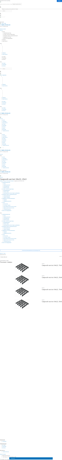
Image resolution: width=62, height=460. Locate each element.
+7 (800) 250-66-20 (5, 25)
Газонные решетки (6, 195)
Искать (1, 10)
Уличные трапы (6, 191)
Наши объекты (4, 41)
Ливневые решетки (6, 184)
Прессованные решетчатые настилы (9, 206)
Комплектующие (6, 187)
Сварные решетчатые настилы (8, 207)
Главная (1, 180)
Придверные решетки (7, 201)
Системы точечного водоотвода (9, 34)
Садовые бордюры (6, 197)
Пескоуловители (6, 186)
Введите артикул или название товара (6, 4)
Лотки (4, 183)
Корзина (3, 128)
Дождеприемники (6, 190)
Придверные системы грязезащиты (8, 198)
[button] (3, 28)
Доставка (3, 56)
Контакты (4, 59)
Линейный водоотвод (7, 46)
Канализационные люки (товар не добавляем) (11, 193)
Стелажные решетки (7, 209)
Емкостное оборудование (7, 38)
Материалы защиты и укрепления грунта (10, 35)
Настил (4, 180)
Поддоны (5, 199)
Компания (4, 39)
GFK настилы (5, 203)
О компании (4, 121)
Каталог (3, 31)
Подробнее (13, 458)
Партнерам (4, 58)
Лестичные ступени (10, 180)
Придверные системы (7, 37)
